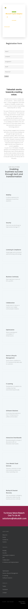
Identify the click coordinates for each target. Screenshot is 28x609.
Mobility (4, 550)
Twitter (4, 586)
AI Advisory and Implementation (11, 562)
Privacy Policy (22, 601)
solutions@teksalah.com (14, 518)
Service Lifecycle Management (10, 573)
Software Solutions (7, 578)
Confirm (6, 76)
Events (4, 537)
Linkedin (5, 592)
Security (5, 553)
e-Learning (5, 575)
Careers (5, 542)
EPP (4, 557)
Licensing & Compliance (9, 555)
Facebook (5, 589)
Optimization (6, 571)
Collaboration (6, 560)
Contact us (5, 539)
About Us (5, 535)
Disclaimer (23, 603)
